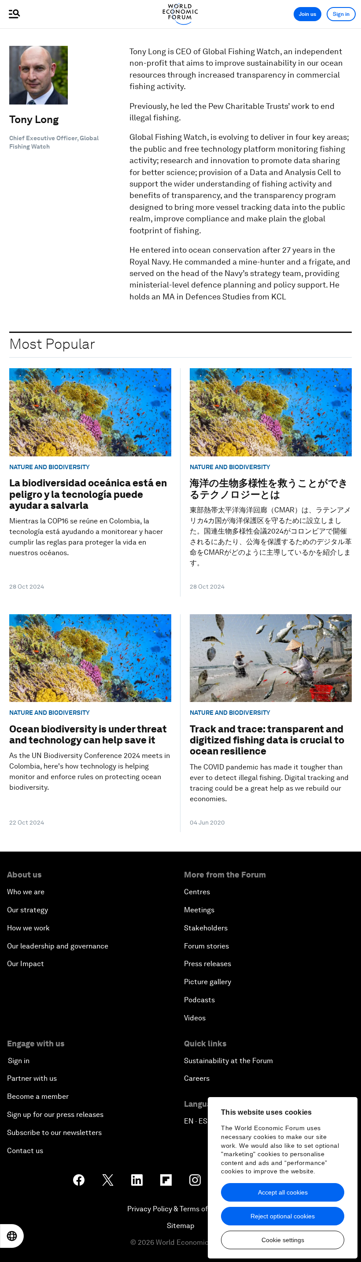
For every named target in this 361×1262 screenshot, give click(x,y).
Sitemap (181, 1225)
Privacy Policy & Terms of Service (180, 1209)
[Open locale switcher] (11, 1236)
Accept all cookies (283, 1192)
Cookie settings (283, 1239)
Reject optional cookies (282, 1216)
